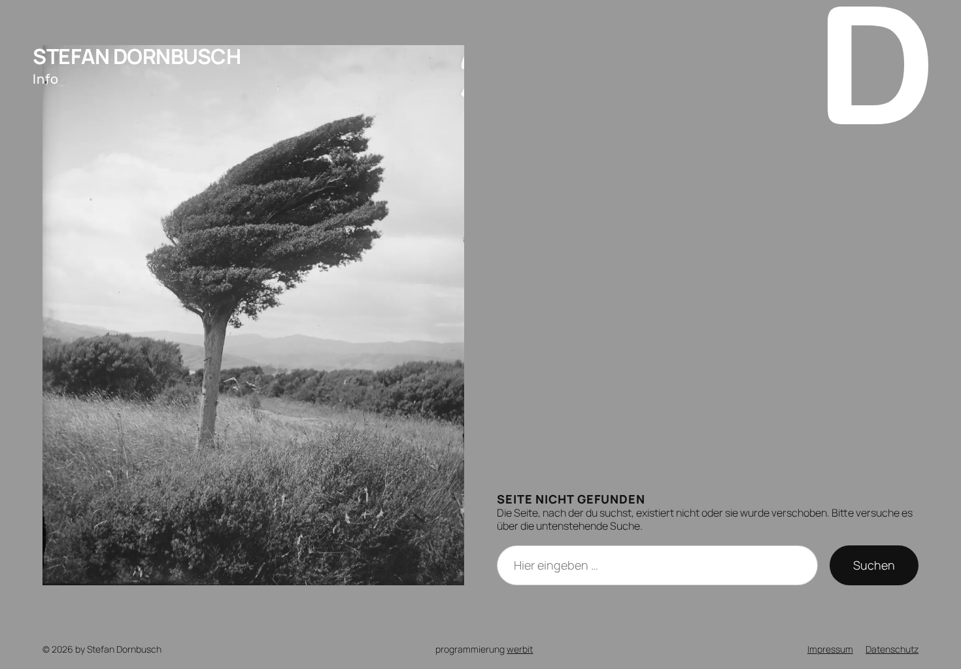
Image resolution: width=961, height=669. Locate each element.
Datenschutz (892, 649)
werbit (520, 649)
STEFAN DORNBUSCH (137, 56)
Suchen (874, 565)
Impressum (830, 649)
